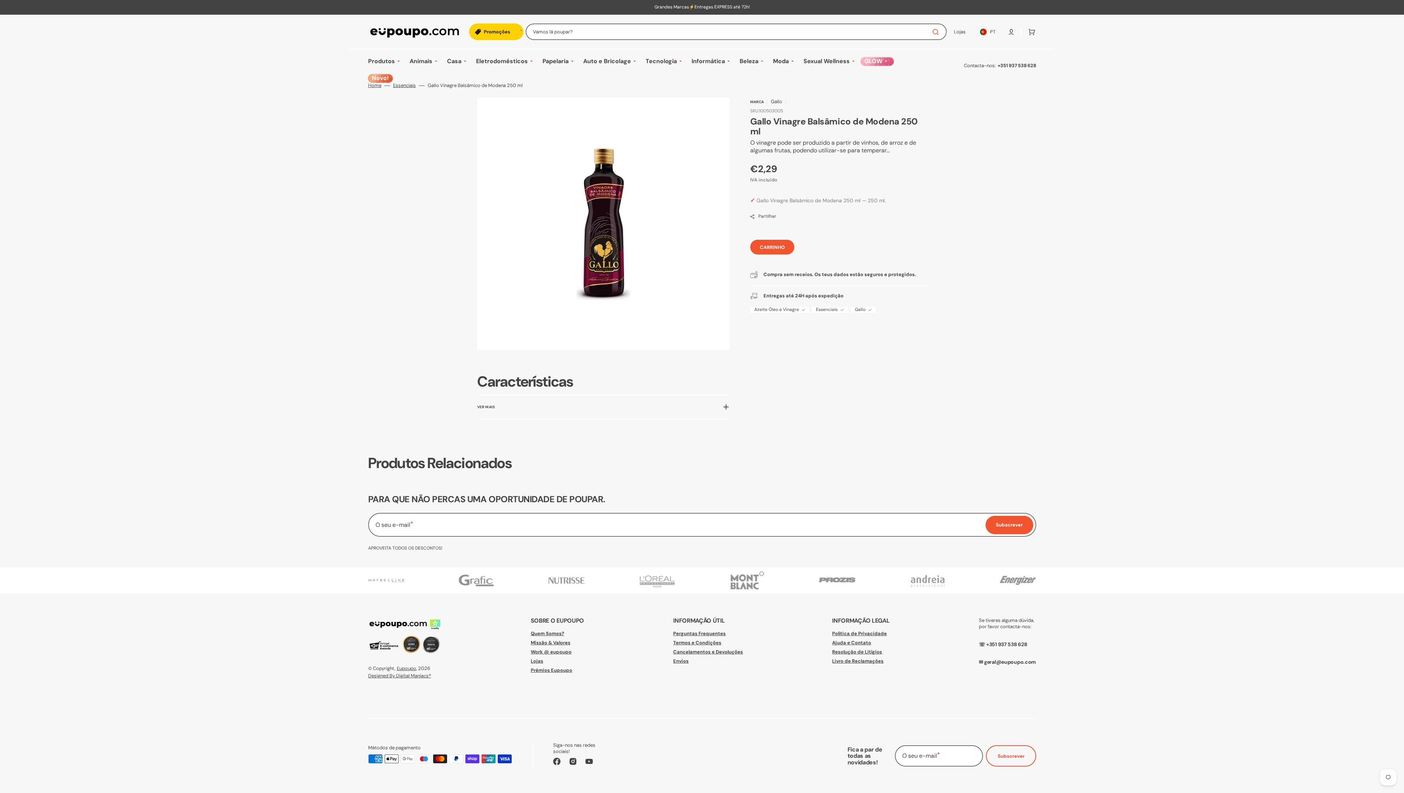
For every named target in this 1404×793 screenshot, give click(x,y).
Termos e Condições (697, 643)
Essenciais (404, 85)
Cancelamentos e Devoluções (708, 652)
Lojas (537, 661)
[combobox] (736, 31)
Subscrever (1011, 756)
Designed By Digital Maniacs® (399, 676)
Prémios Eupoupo (551, 670)
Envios (681, 661)
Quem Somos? (547, 634)
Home (374, 85)
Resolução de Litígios (857, 652)
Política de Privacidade (859, 634)
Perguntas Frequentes (699, 634)
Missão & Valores (550, 643)
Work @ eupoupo (551, 652)
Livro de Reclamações (858, 661)
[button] (1011, 32)
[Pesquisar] (937, 32)
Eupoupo (406, 668)
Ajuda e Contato (851, 643)
